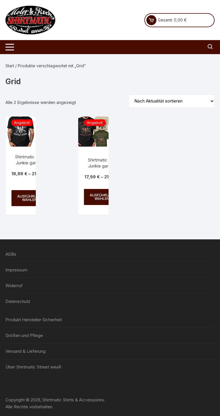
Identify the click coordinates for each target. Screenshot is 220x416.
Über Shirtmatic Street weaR (33, 367)
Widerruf (14, 285)
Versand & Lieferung (25, 351)
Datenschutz (17, 301)
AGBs (10, 254)
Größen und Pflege (24, 335)
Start (9, 65)
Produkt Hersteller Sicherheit (33, 319)
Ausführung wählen (29, 198)
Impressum (16, 270)
